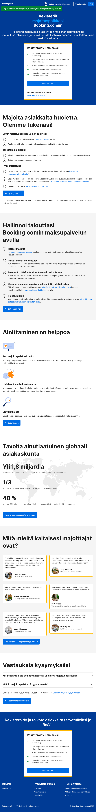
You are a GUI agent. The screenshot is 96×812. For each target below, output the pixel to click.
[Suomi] (45, 4)
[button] (31, 8)
